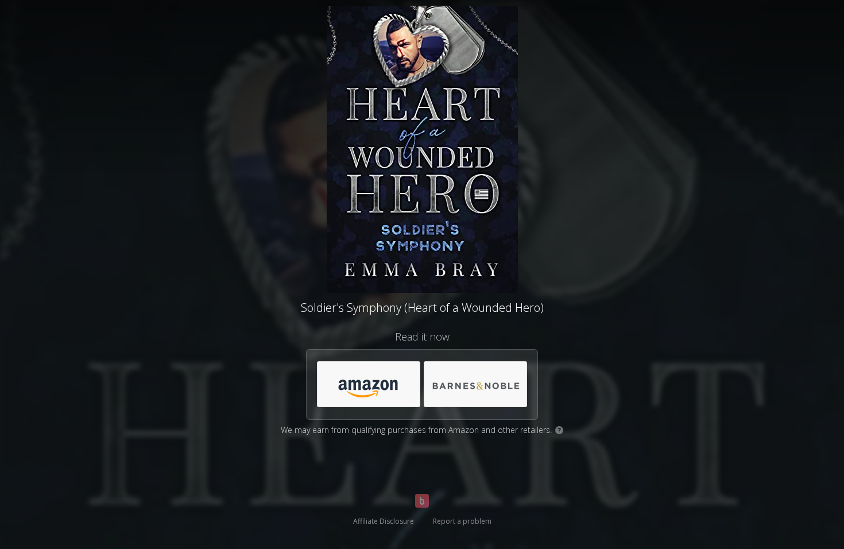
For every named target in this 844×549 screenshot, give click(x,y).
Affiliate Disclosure (383, 521)
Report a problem (462, 521)
